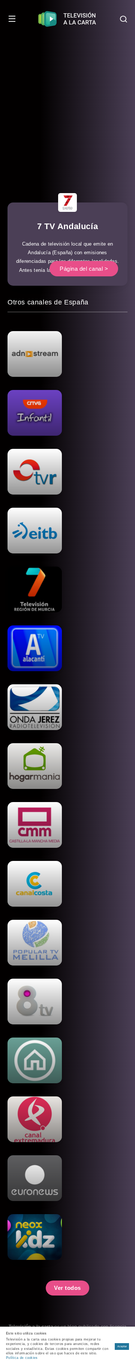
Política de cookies (22, 1358)
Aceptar (122, 1346)
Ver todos (67, 1288)
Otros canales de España (48, 302)
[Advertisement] (67, 108)
